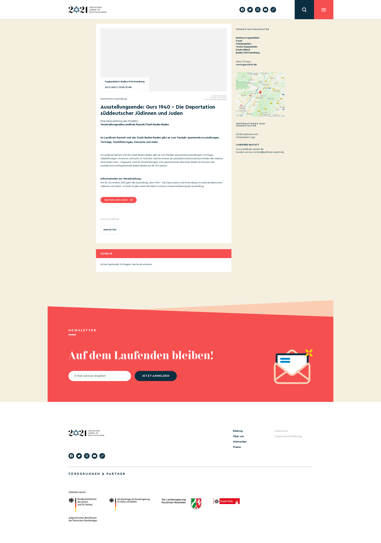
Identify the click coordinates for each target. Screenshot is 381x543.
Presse (237, 447)
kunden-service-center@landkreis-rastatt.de (260, 152)
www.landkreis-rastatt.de (249, 149)
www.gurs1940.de (246, 64)
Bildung (238, 431)
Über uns (238, 436)
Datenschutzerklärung (288, 436)
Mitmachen (240, 441)
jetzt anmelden (156, 376)
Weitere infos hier (116, 200)
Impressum (281, 431)
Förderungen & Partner (97, 473)
